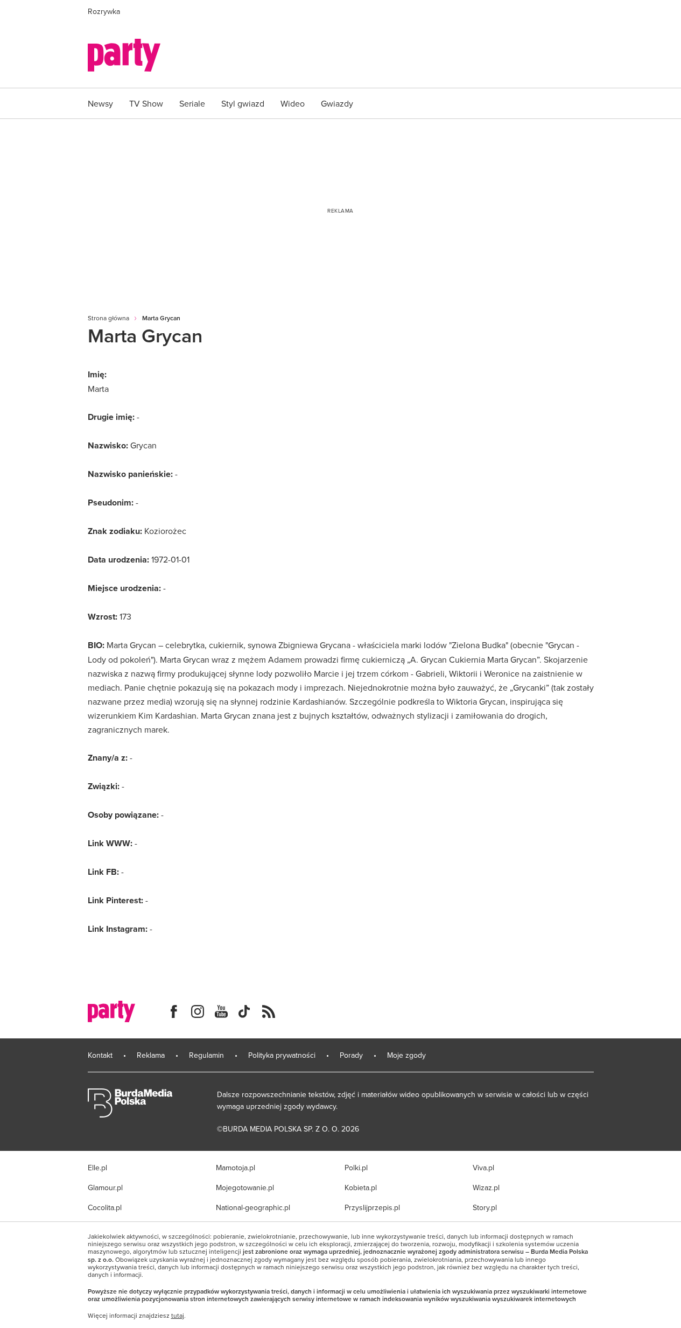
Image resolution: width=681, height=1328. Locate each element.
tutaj (177, 1315)
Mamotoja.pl (235, 1167)
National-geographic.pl (253, 1207)
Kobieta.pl (361, 1187)
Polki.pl (356, 1167)
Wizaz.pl (486, 1187)
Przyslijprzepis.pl (372, 1207)
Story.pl (485, 1207)
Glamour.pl (105, 1187)
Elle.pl (97, 1167)
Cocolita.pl (105, 1207)
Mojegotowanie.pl (245, 1187)
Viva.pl (483, 1167)
